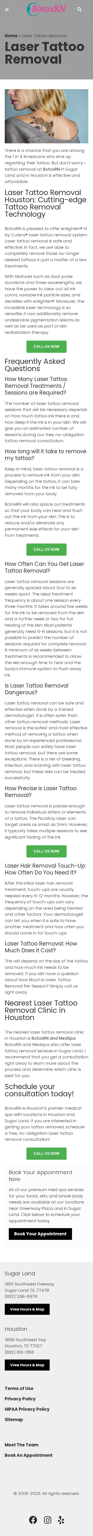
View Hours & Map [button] (27, 1309)
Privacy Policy (20, 1399)
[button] (79, 9)
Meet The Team (21, 1445)
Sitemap (14, 1419)
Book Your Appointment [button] (40, 1234)
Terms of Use (19, 1388)
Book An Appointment (29, 1455)
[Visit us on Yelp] (61, 1520)
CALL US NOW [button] (46, 347)
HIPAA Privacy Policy (27, 1409)
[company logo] (46, 9)
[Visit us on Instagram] (47, 1520)
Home (11, 36)
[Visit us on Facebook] (33, 1520)
